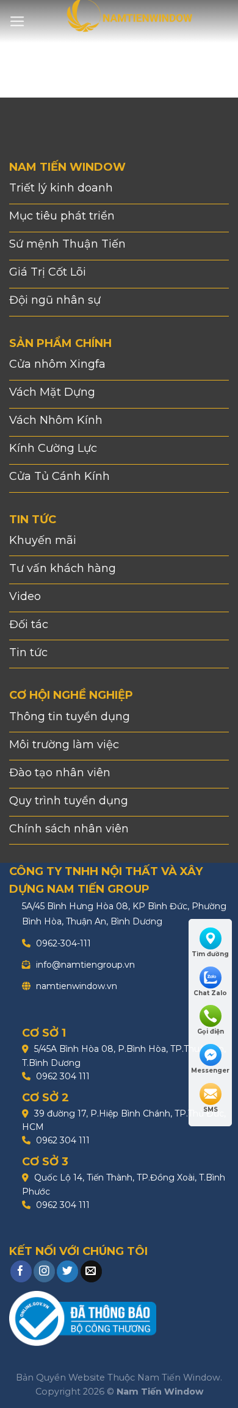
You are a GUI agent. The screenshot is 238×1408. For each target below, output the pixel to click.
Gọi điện (210, 1031)
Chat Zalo (210, 993)
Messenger (210, 1070)
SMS (210, 1109)
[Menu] (17, 21)
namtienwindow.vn (75, 986)
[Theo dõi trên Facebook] (21, 1271)
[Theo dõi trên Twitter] (67, 1271)
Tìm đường (210, 954)
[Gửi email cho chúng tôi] (91, 1271)
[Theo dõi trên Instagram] (44, 1271)
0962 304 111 (62, 1076)
